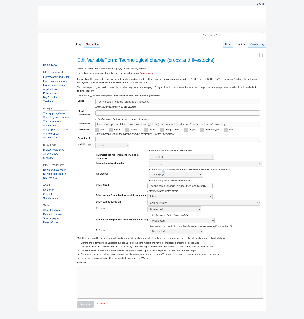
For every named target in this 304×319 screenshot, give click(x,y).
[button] (101, 304)
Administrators (147, 73)
